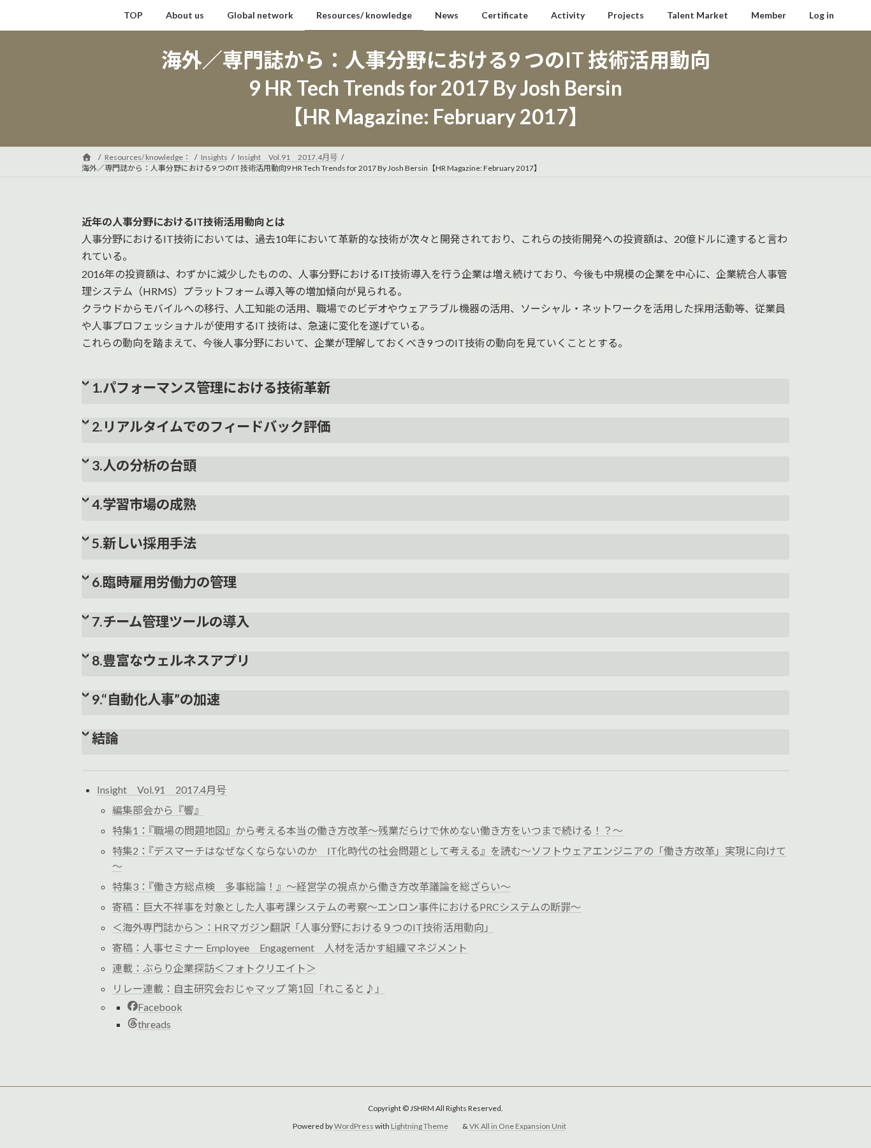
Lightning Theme (419, 1126)
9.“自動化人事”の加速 (156, 699)
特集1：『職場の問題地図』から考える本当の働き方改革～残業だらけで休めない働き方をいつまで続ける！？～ (367, 830)
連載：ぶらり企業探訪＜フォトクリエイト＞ (214, 968)
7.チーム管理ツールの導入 (170, 621)
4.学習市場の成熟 (144, 504)
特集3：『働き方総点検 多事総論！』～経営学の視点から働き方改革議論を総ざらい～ (311, 886)
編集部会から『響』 (158, 810)
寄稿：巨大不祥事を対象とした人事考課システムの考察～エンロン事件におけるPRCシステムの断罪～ (346, 907)
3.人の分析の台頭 (144, 465)
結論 (105, 738)
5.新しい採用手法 (144, 543)
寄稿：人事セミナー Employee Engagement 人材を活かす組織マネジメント (289, 947)
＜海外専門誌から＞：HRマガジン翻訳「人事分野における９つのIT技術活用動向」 (303, 927)
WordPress (354, 1126)
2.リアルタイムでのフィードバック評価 (211, 426)
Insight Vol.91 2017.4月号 (161, 789)
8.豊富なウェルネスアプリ (171, 660)
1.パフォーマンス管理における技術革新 (211, 387)
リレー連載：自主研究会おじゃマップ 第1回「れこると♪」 (248, 988)
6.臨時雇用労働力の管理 (164, 582)
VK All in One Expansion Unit (517, 1126)
